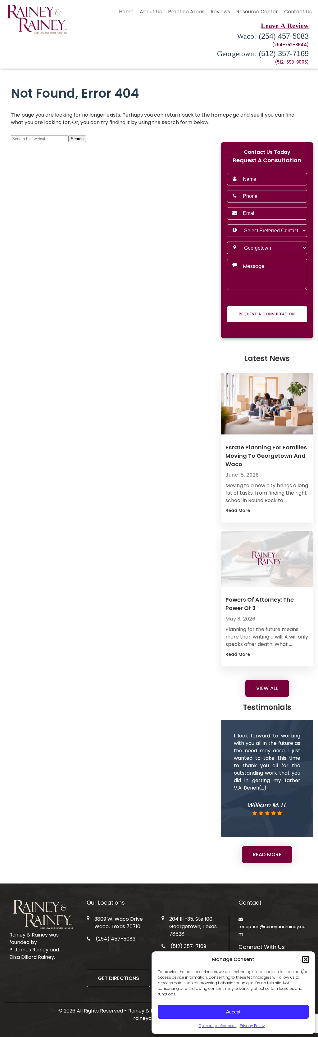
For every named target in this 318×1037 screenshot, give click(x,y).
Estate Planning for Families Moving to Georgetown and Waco (266, 455)
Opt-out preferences (218, 1025)
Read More (252, 510)
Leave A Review (285, 25)
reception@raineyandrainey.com (272, 930)
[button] (305, 959)
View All (267, 688)
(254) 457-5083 (273, 36)
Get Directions (118, 978)
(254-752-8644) (290, 45)
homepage (225, 114)
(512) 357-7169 (263, 53)
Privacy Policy (252, 1025)
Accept (233, 1011)
